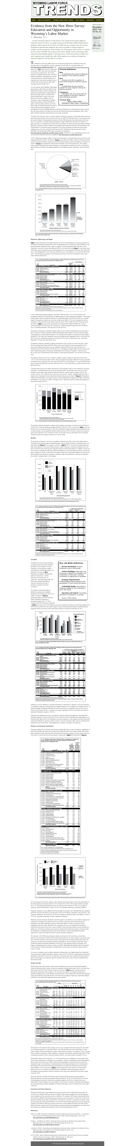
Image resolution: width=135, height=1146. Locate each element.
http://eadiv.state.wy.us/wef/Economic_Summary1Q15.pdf (49, 1139)
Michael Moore (38, 37)
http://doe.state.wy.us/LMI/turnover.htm (42, 67)
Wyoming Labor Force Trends (63, 20)
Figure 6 (83, 735)
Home (33, 20)
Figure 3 (78, 376)
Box (39, 69)
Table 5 (68, 970)
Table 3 (34, 605)
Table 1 (33, 243)
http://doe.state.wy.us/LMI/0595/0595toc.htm (46, 1118)
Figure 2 (38, 143)
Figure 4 (42, 445)
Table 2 (63, 445)
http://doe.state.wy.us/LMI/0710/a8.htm (44, 1132)
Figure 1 (57, 140)
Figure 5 (45, 596)
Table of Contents (44, 20)
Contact (99, 20)
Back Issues (80, 20)
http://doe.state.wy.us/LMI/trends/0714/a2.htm (46, 1125)
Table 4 (69, 735)
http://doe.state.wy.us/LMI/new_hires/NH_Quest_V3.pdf (47, 133)
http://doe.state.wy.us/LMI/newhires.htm (70, 135)
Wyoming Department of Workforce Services (70, 1143)
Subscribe (90, 20)
